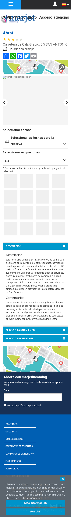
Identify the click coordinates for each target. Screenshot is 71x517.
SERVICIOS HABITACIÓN (19, 338)
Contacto (11, 424)
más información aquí (28, 498)
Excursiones (13, 461)
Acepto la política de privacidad (24, 405)
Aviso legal (12, 468)
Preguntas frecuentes (19, 446)
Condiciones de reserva (19, 453)
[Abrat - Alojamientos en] (35, 100)
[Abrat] (35, 67)
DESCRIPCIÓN (14, 246)
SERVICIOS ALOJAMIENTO (20, 330)
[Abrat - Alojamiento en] (11, 181)
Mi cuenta (11, 431)
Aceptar (35, 511)
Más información (35, 503)
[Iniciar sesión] (55, 4)
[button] (5, 102)
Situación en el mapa (21, 49)
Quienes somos (14, 439)
